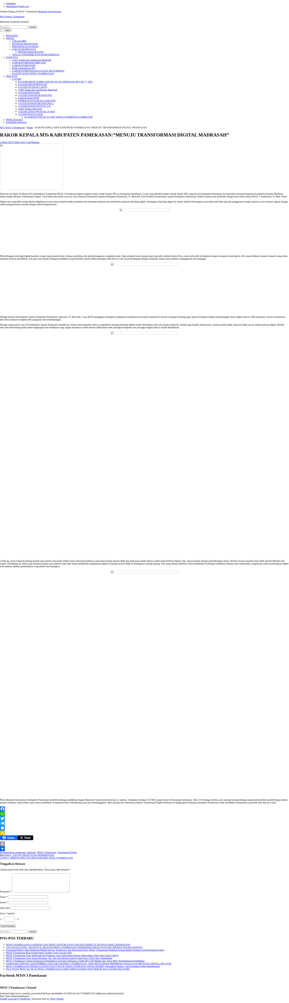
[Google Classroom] (144, 833)
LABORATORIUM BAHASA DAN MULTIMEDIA (38, 71)
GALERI (16, 79)
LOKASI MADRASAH (24, 49)
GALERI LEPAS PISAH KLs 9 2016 (36, 111)
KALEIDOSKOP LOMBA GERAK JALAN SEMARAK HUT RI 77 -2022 (55, 81)
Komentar (5, 891)
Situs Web (5, 908)
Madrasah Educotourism (49, 11)
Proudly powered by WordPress (15, 999)
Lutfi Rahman (32, 142)
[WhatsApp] (144, 813)
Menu (7, 30)
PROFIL (10, 38)
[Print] (144, 844)
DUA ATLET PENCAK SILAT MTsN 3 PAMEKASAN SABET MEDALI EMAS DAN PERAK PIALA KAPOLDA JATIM (67, 969)
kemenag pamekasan (15, 852)
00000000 (11, 3)
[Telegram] (144, 823)
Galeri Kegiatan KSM (28, 98)
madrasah (31, 852)
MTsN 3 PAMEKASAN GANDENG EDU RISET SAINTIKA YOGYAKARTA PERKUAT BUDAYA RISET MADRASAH (68, 944)
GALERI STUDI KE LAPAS (32, 87)
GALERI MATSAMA (29, 92)
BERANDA (12, 35)
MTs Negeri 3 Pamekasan (12, 16)
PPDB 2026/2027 (14, 119)
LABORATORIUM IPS (24, 65)
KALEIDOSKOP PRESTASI (32, 84)
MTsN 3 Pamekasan (46, 852)
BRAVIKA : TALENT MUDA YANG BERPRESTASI (27, 855)
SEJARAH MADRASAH (25, 43)
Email (3, 902)
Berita (30, 127)
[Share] (144, 848)
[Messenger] (144, 828)
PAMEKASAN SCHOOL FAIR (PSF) (37, 100)
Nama (4, 897)
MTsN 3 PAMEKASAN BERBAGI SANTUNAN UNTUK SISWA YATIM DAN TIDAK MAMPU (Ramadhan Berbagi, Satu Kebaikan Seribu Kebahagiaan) (83, 966)
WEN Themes (57, 999)
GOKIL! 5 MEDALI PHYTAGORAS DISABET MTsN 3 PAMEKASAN (36, 858)
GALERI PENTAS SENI (30, 114)
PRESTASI (11, 76)
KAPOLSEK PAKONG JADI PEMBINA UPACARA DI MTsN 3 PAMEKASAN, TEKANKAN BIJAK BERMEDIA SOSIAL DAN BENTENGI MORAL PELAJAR (88, 963)
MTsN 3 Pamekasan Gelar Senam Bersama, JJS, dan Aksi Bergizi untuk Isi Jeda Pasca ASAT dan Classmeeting (59, 958)
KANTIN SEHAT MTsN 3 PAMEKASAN (33, 73)
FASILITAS (12, 57)
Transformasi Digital (67, 852)
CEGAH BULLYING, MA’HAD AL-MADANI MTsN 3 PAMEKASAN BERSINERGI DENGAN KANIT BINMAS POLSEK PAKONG (74, 947)
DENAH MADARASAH (30, 52)
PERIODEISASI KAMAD (25, 46)
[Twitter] (144, 818)
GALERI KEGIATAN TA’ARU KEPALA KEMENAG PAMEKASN (58, 117)
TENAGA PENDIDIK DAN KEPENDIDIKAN (35, 54)
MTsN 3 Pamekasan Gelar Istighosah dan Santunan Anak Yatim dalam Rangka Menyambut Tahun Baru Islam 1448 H (62, 955)
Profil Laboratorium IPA (23, 68)
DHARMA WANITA (16, 122)
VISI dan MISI (19, 41)
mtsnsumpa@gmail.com (17, 6)
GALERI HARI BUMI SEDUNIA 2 (36, 103)
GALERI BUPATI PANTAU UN (34, 106)
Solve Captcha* (7, 913)
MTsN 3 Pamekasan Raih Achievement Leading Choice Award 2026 (39, 952)
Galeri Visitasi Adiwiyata (30, 109)
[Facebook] (144, 808)
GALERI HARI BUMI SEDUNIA (35, 95)
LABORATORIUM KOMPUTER (29, 62)
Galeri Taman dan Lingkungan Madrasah (31, 60)
